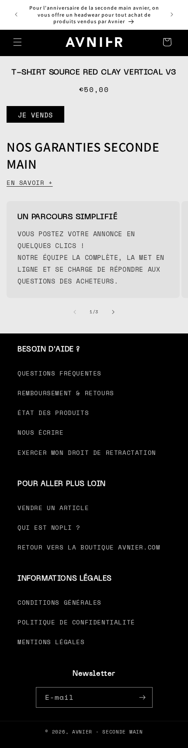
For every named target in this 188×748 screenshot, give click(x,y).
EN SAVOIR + (30, 182)
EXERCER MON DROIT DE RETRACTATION (86, 452)
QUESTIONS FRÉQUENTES (59, 373)
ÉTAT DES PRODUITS (53, 412)
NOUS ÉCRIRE (40, 432)
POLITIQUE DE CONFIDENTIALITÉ (76, 622)
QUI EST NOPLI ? (48, 527)
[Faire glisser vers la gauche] (74, 312)
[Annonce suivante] (171, 14)
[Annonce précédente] (16, 14)
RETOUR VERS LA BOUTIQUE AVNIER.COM (88, 547)
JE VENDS (35, 115)
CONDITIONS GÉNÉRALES (59, 602)
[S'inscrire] (142, 697)
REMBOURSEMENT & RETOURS (65, 392)
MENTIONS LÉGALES (51, 641)
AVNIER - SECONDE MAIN (107, 731)
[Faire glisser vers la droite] (113, 312)
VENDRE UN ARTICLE (53, 507)
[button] (17, 42)
